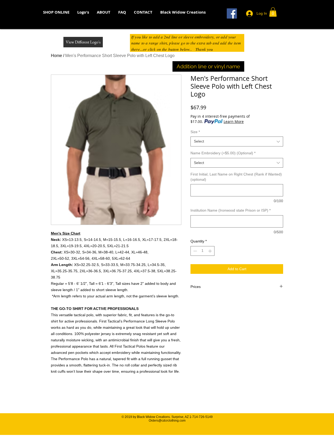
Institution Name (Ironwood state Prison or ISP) (230, 210)
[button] (83, 12)
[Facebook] (232, 13)
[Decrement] (194, 251)
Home (56, 55)
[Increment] (210, 251)
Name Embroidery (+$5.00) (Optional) (222, 153)
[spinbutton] (202, 251)
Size (195, 132)
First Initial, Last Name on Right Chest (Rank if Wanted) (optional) (236, 177)
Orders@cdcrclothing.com (167, 420)
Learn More (234, 121)
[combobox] (236, 141)
